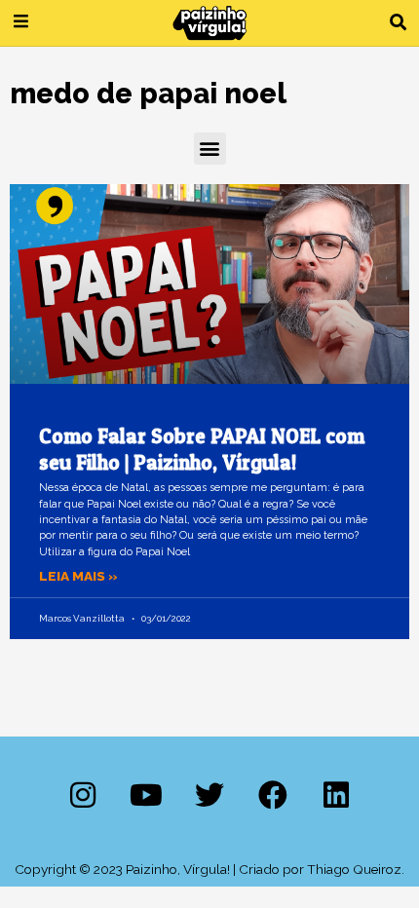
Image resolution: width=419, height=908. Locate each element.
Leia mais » (78, 576)
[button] (398, 23)
